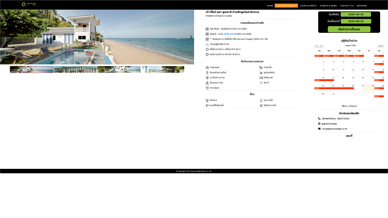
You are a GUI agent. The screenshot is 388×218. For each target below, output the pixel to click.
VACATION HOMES (285, 5)
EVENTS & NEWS (328, 5)
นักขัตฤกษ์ (229, 34)
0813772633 (343, 118)
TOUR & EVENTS (308, 5)
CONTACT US (347, 5)
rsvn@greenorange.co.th (334, 128)
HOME (270, 5)
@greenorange (329, 123)
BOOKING (362, 5)
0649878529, (329, 118)
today (381, 46)
